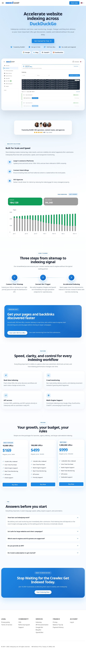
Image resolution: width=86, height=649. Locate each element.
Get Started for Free (42, 41)
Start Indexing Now (43, 592)
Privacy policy (5, 622)
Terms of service (6, 624)
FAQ (19, 622)
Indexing (38, 622)
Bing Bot (38, 630)
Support (21, 627)
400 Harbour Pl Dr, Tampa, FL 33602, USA (43, 646)
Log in (72, 622)
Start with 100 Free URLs (17, 333)
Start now (74, 3)
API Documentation (42, 624)
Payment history (58, 627)
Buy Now (15, 485)
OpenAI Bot (39, 632)
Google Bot (39, 627)
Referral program (24, 624)
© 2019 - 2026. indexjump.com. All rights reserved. (15, 646)
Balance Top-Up (58, 624)
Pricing (55, 622)
